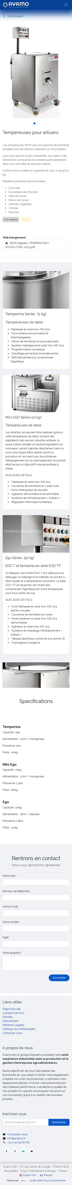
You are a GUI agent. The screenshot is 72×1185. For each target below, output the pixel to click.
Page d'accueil (11, 1008)
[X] (15, 1151)
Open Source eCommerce (51, 1180)
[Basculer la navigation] (66, 4)
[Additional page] (31, 1151)
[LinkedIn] (23, 1151)
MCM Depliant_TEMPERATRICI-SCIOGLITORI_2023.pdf (27, 245)
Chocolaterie (15, 16)
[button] (3, 71)
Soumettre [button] (59, 977)
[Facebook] (6, 1151)
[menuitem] (27, 1175)
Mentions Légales (13, 1025)
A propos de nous (13, 1013)
